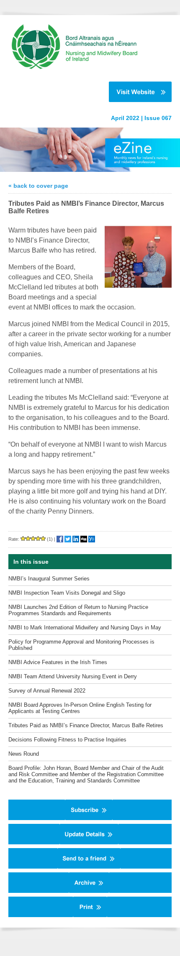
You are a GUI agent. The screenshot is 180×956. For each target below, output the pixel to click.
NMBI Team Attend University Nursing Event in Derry (72, 676)
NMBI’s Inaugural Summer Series (49, 578)
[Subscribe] (89, 818)
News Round (23, 754)
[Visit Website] (86, 92)
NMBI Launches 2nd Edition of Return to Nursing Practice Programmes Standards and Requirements (78, 610)
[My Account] (88, 843)
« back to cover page (38, 185)
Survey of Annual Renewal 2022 (46, 691)
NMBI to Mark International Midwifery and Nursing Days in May (84, 627)
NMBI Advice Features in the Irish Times (57, 662)
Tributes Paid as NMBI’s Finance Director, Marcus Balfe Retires (85, 725)
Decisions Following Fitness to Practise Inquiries (67, 739)
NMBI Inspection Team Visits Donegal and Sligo (66, 593)
